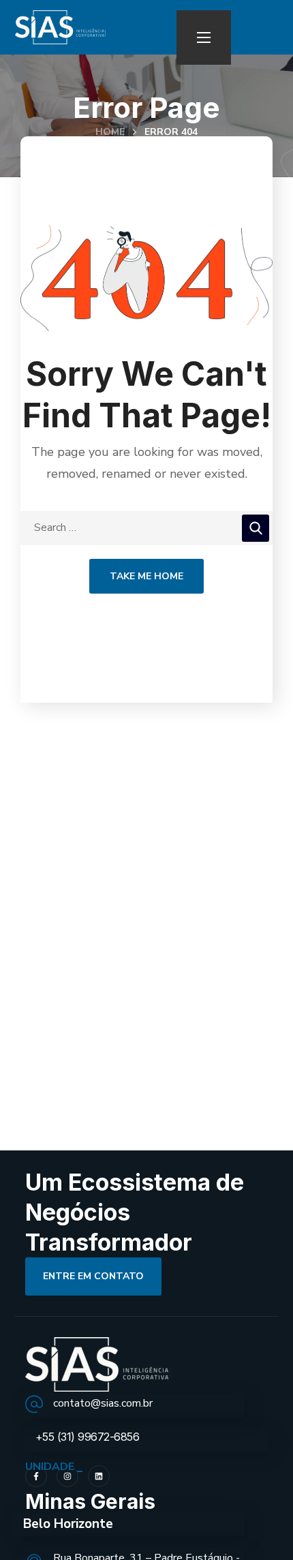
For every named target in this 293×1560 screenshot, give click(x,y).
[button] (93, 1276)
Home (110, 131)
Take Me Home (146, 576)
